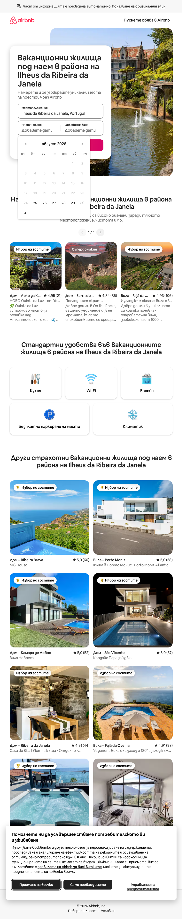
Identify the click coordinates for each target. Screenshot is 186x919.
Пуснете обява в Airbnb (147, 20)
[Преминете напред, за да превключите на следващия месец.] (81, 144)
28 (63, 203)
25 (35, 203)
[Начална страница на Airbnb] (22, 20)
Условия (108, 911)
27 (54, 203)
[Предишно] (82, 232)
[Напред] (100, 232)
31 (25, 213)
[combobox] (61, 113)
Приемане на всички (36, 885)
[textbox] (39, 130)
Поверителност (82, 911)
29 (73, 203)
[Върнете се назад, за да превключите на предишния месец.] (26, 144)
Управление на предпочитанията (143, 887)
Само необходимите (88, 885)
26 (44, 203)
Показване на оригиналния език (138, 6)
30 (82, 203)
